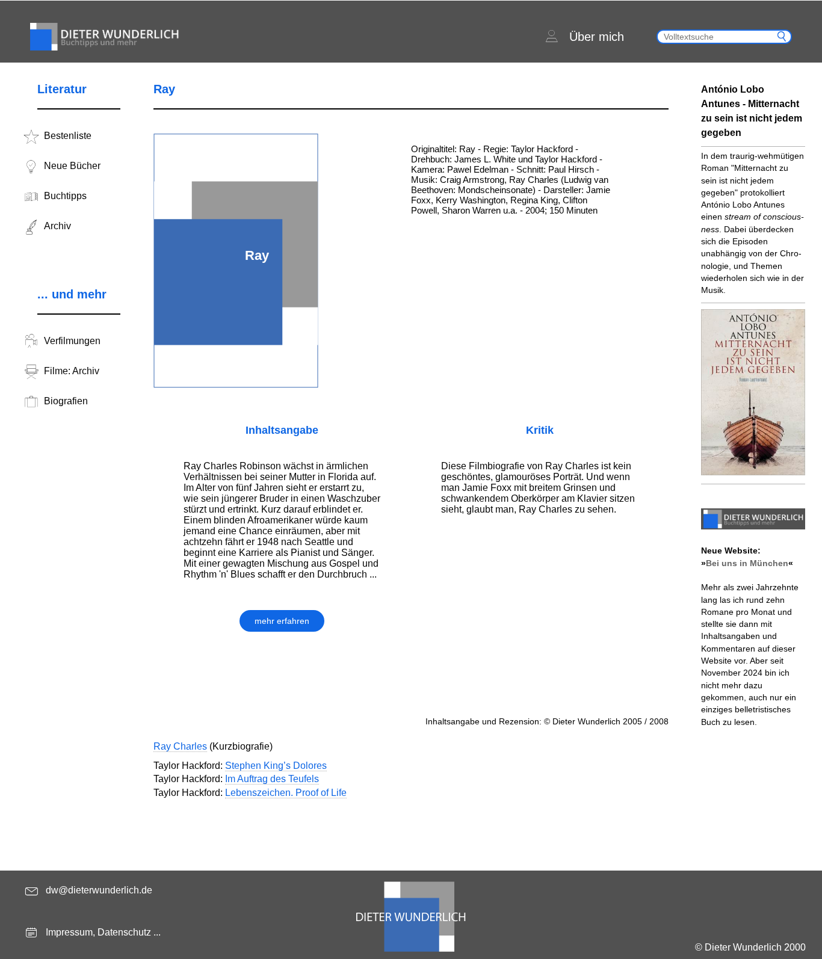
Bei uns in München (747, 563)
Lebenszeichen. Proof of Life (286, 793)
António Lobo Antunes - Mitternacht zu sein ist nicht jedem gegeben (751, 111)
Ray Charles (180, 746)
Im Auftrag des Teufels (272, 779)
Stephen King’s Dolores (276, 765)
